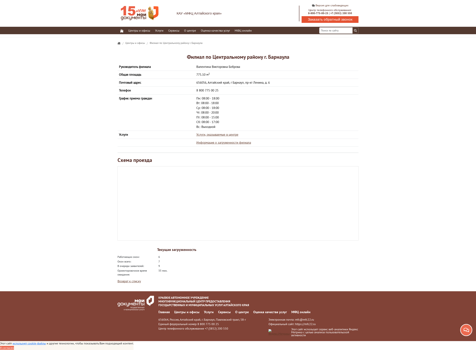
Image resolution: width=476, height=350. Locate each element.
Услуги (209, 312)
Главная (164, 312)
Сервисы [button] (173, 30)
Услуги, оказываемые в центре (217, 135)
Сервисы (224, 312)
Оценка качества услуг (215, 30)
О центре (242, 312)
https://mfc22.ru (305, 324)
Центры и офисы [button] (139, 30)
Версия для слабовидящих (331, 5)
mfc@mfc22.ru (304, 319)
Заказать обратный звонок (330, 19)
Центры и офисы (135, 43)
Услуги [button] (159, 30)
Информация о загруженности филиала (223, 143)
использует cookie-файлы (29, 343)
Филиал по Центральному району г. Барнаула (176, 43)
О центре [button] (190, 30)
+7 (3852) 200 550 (341, 13)
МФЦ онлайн (243, 30)
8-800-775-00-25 (318, 13)
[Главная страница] (119, 43)
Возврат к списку (129, 281)
